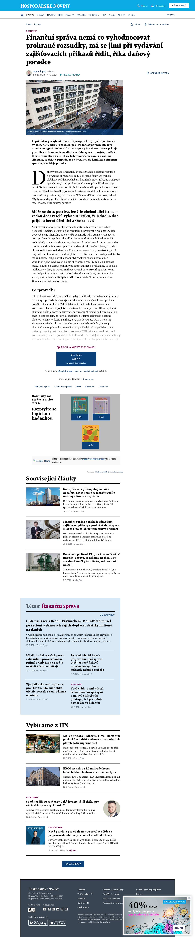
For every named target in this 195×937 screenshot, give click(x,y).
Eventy (139, 894)
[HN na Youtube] (66, 909)
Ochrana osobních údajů (113, 890)
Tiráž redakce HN (85, 894)
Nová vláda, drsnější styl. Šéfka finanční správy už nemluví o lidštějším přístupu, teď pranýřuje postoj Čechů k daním (87, 695)
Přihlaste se (87, 379)
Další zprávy (73, 864)
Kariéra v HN (83, 903)
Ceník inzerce (83, 907)
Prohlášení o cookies (111, 894)
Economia (82, 899)
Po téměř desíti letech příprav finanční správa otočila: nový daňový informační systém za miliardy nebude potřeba (87, 662)
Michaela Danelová (79, 132)
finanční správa (60, 606)
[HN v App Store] (57, 923)
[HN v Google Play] (38, 923)
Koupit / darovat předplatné (148, 890)
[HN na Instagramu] (53, 909)
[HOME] (22, 15)
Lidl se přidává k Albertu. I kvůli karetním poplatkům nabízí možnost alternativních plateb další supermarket (91, 739)
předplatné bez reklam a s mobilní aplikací (78, 371)
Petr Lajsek (32, 797)
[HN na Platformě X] (44, 909)
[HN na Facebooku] (49, 909)
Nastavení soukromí (111, 899)
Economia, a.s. (46, 893)
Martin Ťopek (39, 71)
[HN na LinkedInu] (57, 909)
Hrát (80, 417)
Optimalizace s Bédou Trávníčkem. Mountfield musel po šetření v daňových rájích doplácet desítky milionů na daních (69, 625)
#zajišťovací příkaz (63, 386)
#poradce (89, 386)
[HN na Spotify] (62, 909)
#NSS (78, 386)
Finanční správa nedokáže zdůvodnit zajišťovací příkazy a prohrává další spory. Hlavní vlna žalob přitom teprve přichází (91, 525)
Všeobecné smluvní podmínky (115, 903)
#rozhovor (103, 386)
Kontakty (81, 890)
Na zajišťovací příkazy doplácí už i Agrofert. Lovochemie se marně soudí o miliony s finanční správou (89, 493)
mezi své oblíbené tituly (94, 458)
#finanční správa (42, 386)
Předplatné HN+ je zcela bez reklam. (109, 472)
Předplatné (179, 5)
